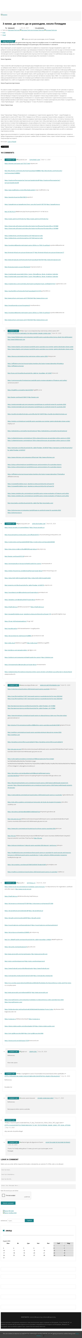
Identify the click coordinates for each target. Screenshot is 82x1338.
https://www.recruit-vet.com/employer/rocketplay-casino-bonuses (25, 887)
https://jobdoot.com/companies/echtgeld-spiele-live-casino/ (23, 657)
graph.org (33, 1051)
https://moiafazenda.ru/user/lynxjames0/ (17, 305)
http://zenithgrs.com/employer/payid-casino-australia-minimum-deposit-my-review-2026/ (35, 732)
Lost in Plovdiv (12, 142)
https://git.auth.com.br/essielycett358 (16, 918)
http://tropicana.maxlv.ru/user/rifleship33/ (17, 267)
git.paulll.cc (31, 883)
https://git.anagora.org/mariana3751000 (17, 903)
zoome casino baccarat (46, 1098)
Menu (2, 23)
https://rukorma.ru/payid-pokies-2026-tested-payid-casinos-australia (28, 689)
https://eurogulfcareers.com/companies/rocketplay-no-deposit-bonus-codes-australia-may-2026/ (34, 1000)
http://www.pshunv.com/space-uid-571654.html (19, 298)
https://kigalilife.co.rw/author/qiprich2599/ (20, 390)
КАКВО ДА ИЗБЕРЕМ (8, 41)
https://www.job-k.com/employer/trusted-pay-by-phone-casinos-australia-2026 (31, 828)
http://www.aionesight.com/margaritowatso (18, 954)
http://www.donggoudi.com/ (52, 260)
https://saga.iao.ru (10, 1019)
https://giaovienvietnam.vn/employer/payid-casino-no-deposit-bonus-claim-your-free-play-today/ (37, 715)
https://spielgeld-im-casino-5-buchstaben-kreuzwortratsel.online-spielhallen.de (32, 1076)
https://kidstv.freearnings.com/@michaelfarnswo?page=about (23, 571)
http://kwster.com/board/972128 (14, 556)
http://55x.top (12, 836)
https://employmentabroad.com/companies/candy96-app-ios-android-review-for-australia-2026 (37, 407)
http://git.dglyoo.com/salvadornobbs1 (16, 650)
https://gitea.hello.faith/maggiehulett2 (16, 578)
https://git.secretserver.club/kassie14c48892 (18, 636)
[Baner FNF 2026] (8, 1211)
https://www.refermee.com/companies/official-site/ (23, 457)
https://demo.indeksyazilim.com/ (45, 1026)
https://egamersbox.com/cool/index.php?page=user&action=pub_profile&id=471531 (30, 284)
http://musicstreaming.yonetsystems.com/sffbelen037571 (22, 535)
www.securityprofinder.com (50, 685)
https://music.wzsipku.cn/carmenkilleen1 (17, 527)
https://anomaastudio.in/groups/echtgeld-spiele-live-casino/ (23, 563)
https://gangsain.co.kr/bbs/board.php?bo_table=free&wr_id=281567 (28, 448)
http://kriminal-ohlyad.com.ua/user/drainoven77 (49, 252)
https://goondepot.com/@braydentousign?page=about (21, 592)
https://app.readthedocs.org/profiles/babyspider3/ (20, 190)
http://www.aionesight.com (39, 954)
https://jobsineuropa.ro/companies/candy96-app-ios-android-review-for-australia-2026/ (34, 510)
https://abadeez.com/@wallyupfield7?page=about (20, 600)
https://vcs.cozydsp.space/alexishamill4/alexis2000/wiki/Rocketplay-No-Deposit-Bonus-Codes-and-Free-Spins (38, 983)
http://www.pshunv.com (40, 298)
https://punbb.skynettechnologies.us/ (55, 414)
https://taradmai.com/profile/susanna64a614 (21, 742)
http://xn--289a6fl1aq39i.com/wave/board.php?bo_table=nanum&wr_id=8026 (28, 939)
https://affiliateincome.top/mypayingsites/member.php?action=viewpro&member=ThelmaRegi (36, 474)
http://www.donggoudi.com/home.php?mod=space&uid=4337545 (24, 260)
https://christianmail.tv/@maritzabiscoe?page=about (20, 664)
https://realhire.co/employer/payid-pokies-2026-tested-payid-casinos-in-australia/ (32, 872)
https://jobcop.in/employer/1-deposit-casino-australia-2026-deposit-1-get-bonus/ (32, 845)
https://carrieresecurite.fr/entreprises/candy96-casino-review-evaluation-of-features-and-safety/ (37, 380)
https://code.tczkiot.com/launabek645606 (17, 542)
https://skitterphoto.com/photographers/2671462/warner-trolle (24, 236)
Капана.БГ (11, 28)
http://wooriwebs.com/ (46, 503)
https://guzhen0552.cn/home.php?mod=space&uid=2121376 (23, 291)
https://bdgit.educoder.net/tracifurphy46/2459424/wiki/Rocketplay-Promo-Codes (29, 1009)
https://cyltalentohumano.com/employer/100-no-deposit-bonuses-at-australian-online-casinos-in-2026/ (39, 438)
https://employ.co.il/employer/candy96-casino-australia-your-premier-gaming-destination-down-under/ (39, 421)
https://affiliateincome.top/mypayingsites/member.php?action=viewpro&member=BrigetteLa (36, 363)
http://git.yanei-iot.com (14, 749)
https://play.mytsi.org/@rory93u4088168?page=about (21, 549)
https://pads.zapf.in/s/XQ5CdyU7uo (15, 219)
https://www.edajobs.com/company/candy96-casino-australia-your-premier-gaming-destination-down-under (40, 347)
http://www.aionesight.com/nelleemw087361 (18, 992)
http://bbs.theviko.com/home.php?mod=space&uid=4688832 (23, 171)
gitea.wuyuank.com (38, 524)
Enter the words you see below (9, 1190)
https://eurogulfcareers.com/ (13, 1002)
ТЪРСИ (29, 1220)
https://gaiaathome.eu (53, 204)
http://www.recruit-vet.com (23, 889)
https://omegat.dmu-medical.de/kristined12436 (19, 976)
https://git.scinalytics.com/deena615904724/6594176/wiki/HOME (27, 864)
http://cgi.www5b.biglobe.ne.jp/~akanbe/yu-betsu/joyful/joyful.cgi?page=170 (28, 614)
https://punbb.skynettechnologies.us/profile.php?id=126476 (26, 414)
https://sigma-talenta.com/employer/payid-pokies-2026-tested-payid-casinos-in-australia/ (35, 795)
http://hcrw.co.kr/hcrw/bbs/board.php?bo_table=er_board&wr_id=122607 (30, 373)
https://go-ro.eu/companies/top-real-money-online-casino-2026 (29, 333)
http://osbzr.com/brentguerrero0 (14, 961)
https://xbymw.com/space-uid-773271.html (17, 163)
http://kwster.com (33, 397)
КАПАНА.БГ (4, 1221)
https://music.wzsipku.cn (37, 527)
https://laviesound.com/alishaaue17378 (17, 1040)
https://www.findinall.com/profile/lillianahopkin (19, 968)
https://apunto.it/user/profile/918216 (16, 197)
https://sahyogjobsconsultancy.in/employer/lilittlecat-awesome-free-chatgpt (31, 759)
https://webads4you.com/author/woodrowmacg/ (22, 431)
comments (39, 28)
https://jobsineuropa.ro (15, 513)
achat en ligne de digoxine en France (58, 1142)
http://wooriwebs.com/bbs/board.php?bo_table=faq (23, 503)
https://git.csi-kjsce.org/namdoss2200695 (17, 932)
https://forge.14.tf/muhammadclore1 (16, 621)
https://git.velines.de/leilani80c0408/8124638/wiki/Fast (24, 812)
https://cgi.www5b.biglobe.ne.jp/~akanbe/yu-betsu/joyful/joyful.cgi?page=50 (31, 484)
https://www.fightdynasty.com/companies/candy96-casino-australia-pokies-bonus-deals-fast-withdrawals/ (40, 337)
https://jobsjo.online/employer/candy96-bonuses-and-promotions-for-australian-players (35, 464)
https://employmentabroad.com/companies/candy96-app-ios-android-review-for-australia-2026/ (37, 404)
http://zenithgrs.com (14, 735)
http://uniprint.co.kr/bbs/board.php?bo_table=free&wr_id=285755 (24, 585)
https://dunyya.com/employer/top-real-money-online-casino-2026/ (28, 356)
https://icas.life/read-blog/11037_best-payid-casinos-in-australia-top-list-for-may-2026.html (35, 696)
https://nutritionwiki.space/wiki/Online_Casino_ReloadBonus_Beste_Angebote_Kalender (31, 274)
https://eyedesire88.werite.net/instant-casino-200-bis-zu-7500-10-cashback (27, 245)
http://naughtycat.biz (11, 628)
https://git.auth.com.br (34, 918)
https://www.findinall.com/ (41, 968)
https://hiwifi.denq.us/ (37, 607)
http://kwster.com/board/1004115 (18, 397)
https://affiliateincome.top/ (16, 366)
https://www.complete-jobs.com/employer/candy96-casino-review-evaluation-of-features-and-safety (38, 493)
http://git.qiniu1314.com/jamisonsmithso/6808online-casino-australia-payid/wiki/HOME (34, 725)
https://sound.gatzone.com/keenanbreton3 (18, 925)
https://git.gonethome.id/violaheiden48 (16, 911)
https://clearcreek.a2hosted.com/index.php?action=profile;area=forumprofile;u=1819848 (31, 226)
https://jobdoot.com (47, 657)
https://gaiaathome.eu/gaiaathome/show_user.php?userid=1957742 (25, 204)
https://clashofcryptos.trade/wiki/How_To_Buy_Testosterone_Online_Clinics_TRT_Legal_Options (37, 1125)
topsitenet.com (34, 160)
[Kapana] (4, 15)
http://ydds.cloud (10, 643)
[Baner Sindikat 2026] (9, 1213)
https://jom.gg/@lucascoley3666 (14, 1033)
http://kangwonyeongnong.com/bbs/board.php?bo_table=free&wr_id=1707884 (31, 706)
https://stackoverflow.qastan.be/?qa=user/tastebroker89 (22, 180)
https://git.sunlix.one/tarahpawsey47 (16, 947)
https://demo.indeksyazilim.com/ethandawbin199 (20, 1026)
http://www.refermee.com (47, 457)
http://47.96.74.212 (10, 211)
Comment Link (10, 159)
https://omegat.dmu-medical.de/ (43, 976)
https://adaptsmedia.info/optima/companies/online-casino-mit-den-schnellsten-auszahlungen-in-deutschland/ (38, 672)
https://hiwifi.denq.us (11, 607)
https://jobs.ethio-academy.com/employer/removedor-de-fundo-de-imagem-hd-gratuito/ (34, 802)
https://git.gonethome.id (35, 911)
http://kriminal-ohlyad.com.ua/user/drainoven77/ (19, 252)
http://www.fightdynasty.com (16, 339)
